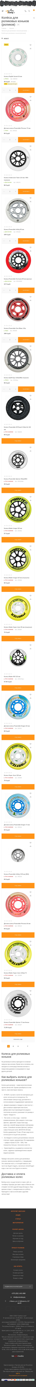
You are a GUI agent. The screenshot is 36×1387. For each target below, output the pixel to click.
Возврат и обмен (18, 1278)
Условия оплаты (18, 1270)
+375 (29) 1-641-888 (18, 1293)
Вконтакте (8, 1309)
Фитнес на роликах (18, 1236)
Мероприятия (18, 1222)
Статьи (18, 1219)
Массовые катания (18, 1254)
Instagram (18, 1309)
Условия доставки (18, 1273)
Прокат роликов (18, 1248)
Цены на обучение (18, 1241)
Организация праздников (18, 1259)
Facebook (13, 1309)
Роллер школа (18, 1229)
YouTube (23, 1309)
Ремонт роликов (18, 1251)
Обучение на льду (18, 1238)
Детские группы (18, 1233)
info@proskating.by (19, 1297)
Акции (18, 1215)
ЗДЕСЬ (18, 1373)
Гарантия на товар (18, 1275)
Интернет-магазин (18, 1211)
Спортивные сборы (18, 1257)
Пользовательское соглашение (18, 1375)
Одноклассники (28, 1309)
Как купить (18, 1266)
